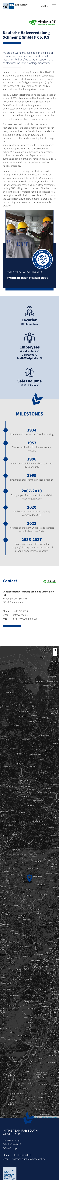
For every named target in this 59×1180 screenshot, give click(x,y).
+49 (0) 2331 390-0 (21, 1155)
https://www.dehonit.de (20, 618)
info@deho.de (15, 615)
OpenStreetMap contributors (48, 1117)
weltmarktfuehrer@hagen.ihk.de (29, 1159)
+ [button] (55, 649)
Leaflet (34, 1117)
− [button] (55, 654)
